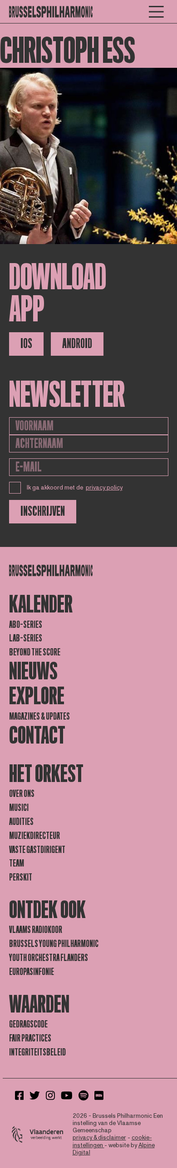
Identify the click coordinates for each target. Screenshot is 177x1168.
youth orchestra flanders (48, 957)
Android (77, 344)
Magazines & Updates (39, 716)
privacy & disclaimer (99, 1138)
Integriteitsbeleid (37, 1052)
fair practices (30, 1038)
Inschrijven (42, 511)
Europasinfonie (31, 971)
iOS (26, 344)
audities (21, 821)
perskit (20, 877)
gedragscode (28, 1024)
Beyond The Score (34, 652)
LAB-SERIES (25, 638)
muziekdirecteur (34, 835)
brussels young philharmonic (53, 943)
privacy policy (104, 487)
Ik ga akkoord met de (75, 488)
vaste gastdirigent (37, 849)
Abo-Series (25, 624)
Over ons (21, 793)
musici (19, 807)
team (16, 863)
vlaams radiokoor (35, 929)
